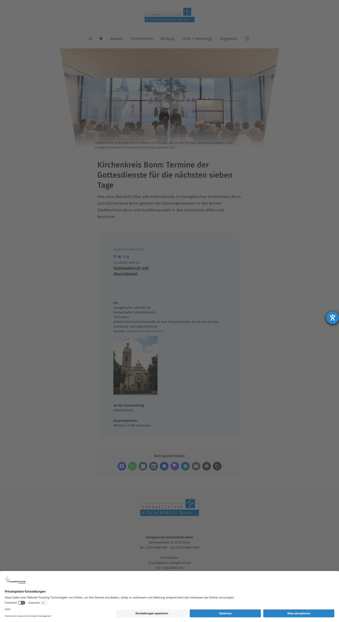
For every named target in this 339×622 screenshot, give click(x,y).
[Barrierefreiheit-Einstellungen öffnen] (332, 317)
